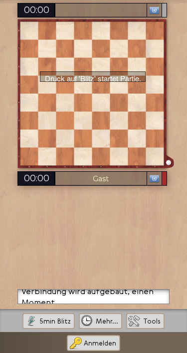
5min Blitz (55, 321)
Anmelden (100, 343)
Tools (152, 321)
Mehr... (107, 321)
